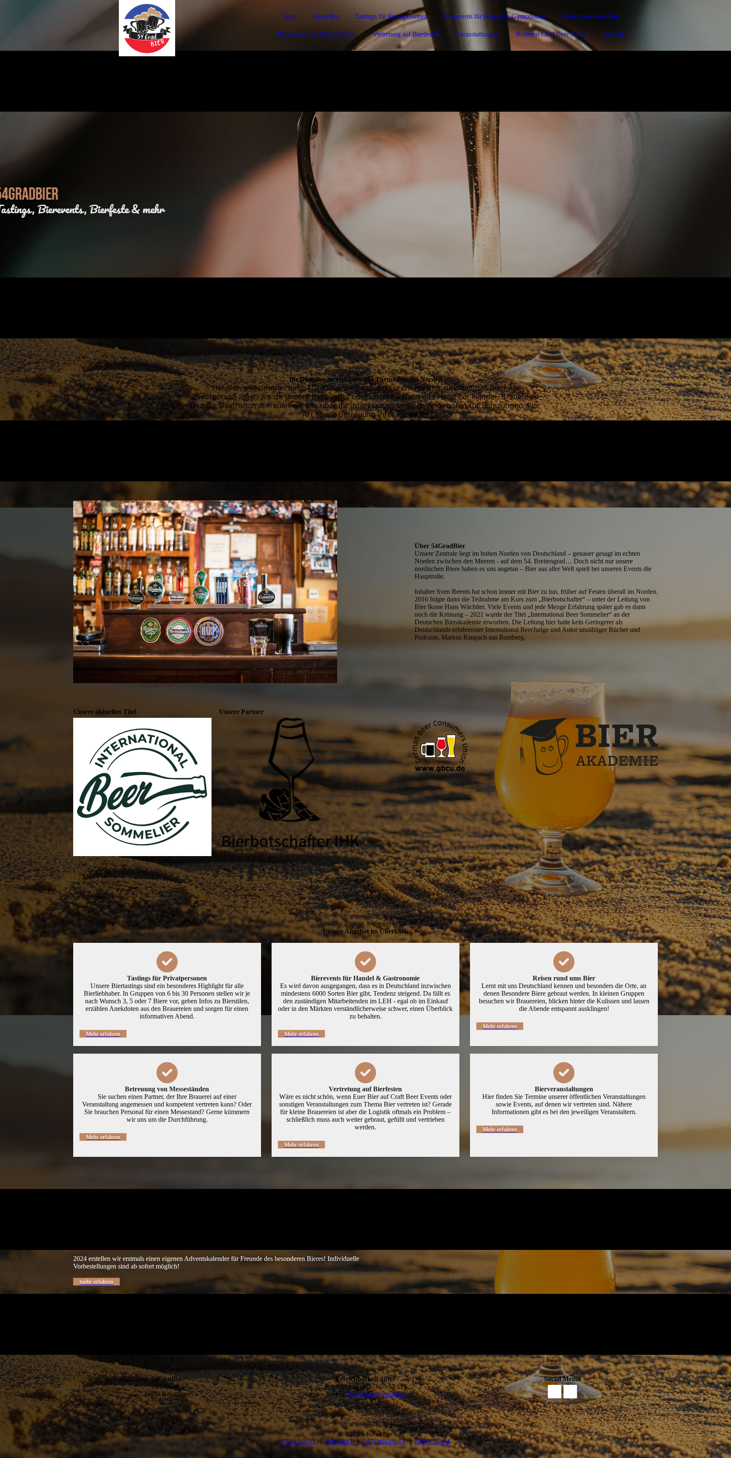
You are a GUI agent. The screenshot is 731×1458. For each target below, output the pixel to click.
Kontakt (616, 34)
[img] (147, 29)
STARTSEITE (299, 1441)
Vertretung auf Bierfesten (406, 34)
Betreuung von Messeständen (317, 34)
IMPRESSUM (432, 1441)
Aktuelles (325, 16)
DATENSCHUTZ (384, 1441)
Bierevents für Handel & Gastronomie (495, 16)
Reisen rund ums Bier (591, 16)
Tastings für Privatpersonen (391, 16)
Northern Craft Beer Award (551, 34)
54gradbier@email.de (376, 1394)
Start (290, 16)
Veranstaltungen (477, 34)
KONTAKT (339, 1441)
